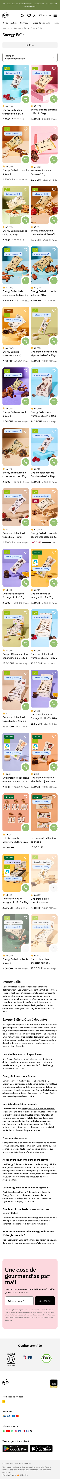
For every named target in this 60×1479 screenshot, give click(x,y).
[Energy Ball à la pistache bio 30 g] (15, 153)
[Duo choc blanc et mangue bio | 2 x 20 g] (44, 576)
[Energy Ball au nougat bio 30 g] (15, 395)
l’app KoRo (31, 6)
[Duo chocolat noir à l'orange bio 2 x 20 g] (15, 576)
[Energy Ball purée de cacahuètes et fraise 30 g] (44, 214)
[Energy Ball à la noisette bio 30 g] (15, 942)
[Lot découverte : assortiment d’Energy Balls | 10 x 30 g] (15, 821)
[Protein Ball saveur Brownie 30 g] (44, 153)
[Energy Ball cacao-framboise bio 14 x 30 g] (44, 395)
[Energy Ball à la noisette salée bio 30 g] (44, 274)
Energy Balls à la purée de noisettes (38, 1108)
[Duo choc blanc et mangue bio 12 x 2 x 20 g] (15, 882)
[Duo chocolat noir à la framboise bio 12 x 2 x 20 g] (44, 637)
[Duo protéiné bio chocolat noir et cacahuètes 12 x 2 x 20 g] (44, 942)
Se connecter (44, 1300)
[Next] (59, 23)
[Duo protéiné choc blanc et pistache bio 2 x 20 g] (44, 335)
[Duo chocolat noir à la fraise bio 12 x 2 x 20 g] (15, 698)
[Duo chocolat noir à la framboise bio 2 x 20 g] (44, 456)
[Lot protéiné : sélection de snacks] (44, 821)
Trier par (9, 55)
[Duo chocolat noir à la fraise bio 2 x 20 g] (15, 516)
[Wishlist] (29, 16)
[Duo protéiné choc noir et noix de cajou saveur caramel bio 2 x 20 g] (44, 761)
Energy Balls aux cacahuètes (16, 1195)
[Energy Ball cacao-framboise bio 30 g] (15, 93)
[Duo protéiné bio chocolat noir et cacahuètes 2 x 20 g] (44, 882)
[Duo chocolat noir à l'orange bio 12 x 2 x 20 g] (44, 698)
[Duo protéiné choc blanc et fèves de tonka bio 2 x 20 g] (15, 761)
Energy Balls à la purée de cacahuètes (27, 1111)
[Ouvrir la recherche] (22, 16)
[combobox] (29, 58)
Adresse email (16, 1300)
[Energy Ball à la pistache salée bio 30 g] (44, 93)
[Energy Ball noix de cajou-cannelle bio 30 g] (15, 274)
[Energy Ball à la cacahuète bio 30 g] (15, 335)
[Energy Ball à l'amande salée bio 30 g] (15, 214)
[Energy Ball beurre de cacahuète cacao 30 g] (15, 456)
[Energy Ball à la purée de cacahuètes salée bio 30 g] (44, 516)
